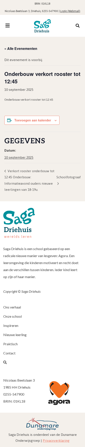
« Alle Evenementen (20, 48)
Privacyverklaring (56, 440)
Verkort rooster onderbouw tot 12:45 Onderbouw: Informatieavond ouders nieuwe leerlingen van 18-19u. (29, 180)
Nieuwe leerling (15, 335)
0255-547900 (50, 11)
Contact (9, 353)
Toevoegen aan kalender (32, 120)
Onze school (12, 316)
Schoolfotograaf (68, 177)
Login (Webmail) (70, 11)
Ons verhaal (12, 307)
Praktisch (10, 344)
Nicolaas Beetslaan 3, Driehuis (23, 11)
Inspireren (10, 325)
